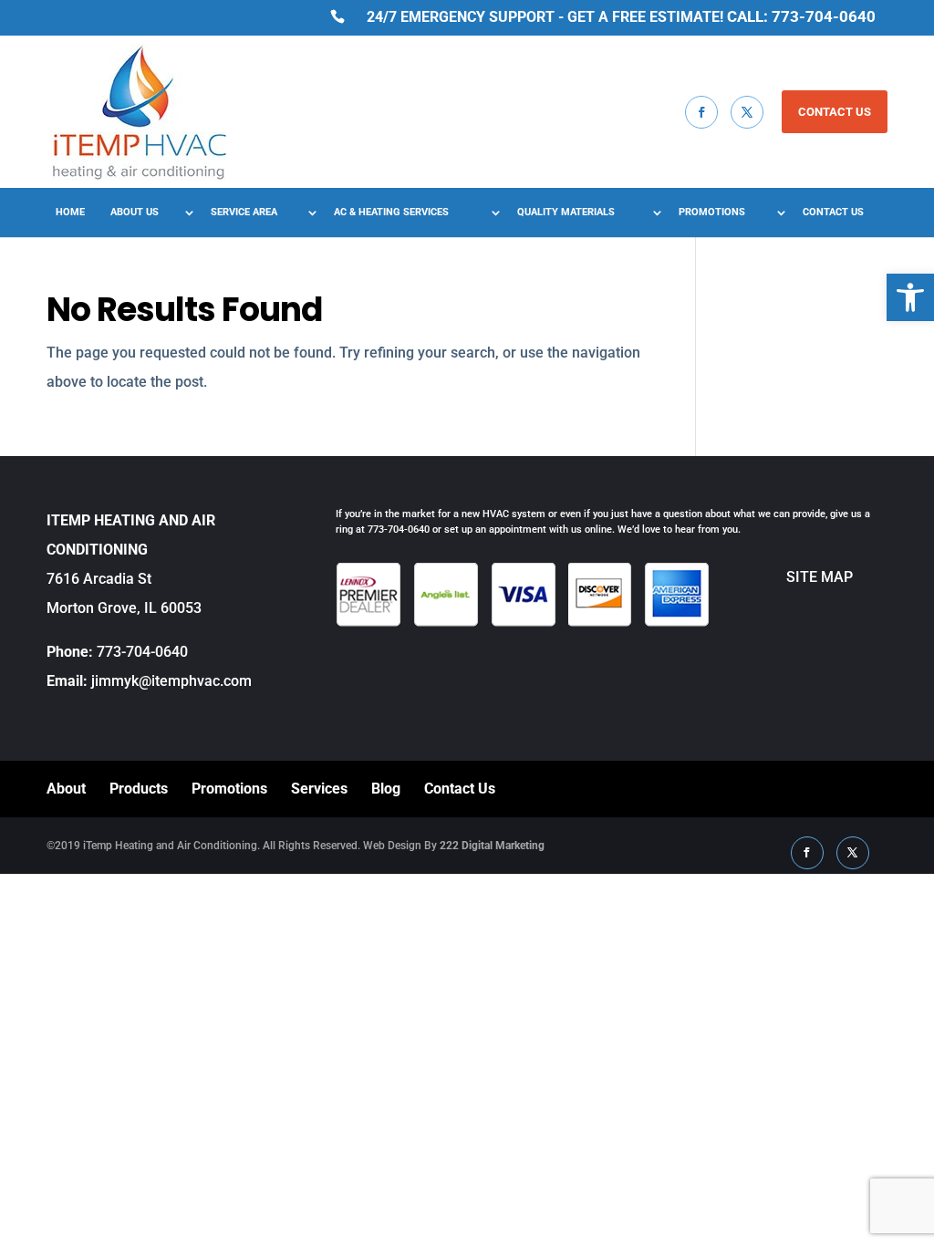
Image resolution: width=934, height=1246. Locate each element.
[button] (910, 297)
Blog (385, 788)
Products (138, 788)
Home (70, 212)
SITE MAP (781, 577)
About (66, 788)
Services (319, 788)
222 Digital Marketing (492, 845)
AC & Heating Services (391, 212)
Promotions (712, 212)
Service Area (244, 212)
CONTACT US (834, 112)
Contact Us (833, 212)
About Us (134, 212)
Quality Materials (566, 212)
